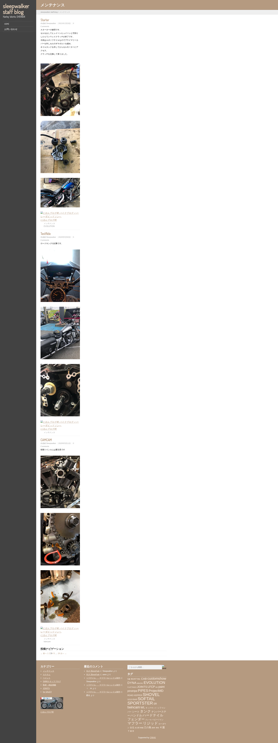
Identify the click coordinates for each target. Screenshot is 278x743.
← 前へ (44, 653)
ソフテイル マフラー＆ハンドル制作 (103, 678)
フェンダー (136, 719)
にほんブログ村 (49, 220)
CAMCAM (46, 440)
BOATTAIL (135, 679)
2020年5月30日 (64, 237)
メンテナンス (49, 223)
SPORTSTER (140, 703)
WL (143, 707)
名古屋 (137, 728)
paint (161, 686)
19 (59, 653)
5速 (128, 679)
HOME (6, 24)
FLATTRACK (132, 687)
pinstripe (132, 690)
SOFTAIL (146, 698)
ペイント (46, 678)
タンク (145, 711)
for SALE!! (47, 692)
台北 (132, 727)
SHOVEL (151, 694)
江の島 (147, 727)
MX (157, 687)
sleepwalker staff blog (16, 8)
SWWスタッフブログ (52, 681)
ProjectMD (156, 691)
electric (140, 683)
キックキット (151, 708)
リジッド (150, 723)
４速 (162, 727)
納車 (153, 728)
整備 (141, 728)
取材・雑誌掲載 (49, 685)
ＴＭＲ (130, 731)
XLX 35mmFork (92, 671)
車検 (157, 728)
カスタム (46, 674)
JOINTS (46, 688)
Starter (45, 20)
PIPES (143, 691)
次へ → (63, 653)
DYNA (131, 683)
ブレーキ (148, 720)
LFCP (151, 686)
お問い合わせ (10, 29)
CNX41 (153, 737)
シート (135, 711)
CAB (144, 678)
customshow (156, 678)
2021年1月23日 (64, 23)
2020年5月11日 (64, 443)
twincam (47, 641)
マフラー (134, 723)
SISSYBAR (132, 700)
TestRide (46, 234)
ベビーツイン (157, 720)
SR (155, 703)
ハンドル (136, 715)
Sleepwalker (51, 23)
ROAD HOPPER (134, 695)
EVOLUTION (49, 226)
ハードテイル (153, 715)
